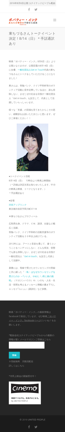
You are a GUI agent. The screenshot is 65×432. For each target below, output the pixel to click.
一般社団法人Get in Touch (31, 69)
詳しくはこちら (16, 365)
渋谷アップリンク (18, 204)
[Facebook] (29, 9)
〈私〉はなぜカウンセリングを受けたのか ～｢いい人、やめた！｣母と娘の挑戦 (32, 276)
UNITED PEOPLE (36, 419)
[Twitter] (36, 9)
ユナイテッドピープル (40, 3)
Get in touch (30, 256)
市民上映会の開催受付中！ (23, 376)
